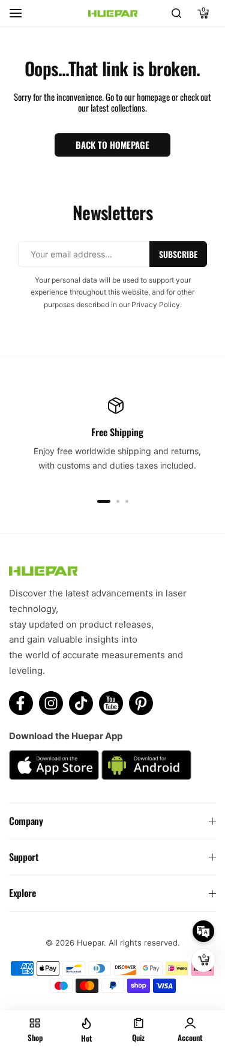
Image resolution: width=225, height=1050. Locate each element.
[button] (103, 501)
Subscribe (178, 254)
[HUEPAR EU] (112, 13)
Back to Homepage (112, 144)
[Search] (176, 13)
